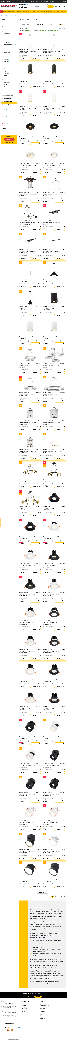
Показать (8, 139)
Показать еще (42, 892)
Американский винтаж (9, 71)
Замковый (6, 73)
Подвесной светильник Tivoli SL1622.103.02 (27, 366)
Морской (6, 86)
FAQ (41, 1012)
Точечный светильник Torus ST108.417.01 (51, 309)
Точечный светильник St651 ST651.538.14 (51, 852)
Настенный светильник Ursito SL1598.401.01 (27, 252)
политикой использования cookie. (12, 1039)
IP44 (5, 116)
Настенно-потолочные (9, 57)
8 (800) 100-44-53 (23, 6)
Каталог (1, 11)
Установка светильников (45, 1005)
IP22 (5, 111)
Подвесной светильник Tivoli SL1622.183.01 (51, 394)
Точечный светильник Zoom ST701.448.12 (51, 137)
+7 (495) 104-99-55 (24, 7)
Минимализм (7, 82)
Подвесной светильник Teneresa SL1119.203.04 (52, 452)
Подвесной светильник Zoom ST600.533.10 (27, 52)
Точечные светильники (10, 44)
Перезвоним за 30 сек (36, 4)
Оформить (37, 996)
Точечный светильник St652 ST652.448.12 (27, 737)
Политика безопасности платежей (11, 1033)
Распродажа (24, 1008)
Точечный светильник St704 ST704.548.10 (27, 623)
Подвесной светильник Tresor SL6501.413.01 (51, 280)
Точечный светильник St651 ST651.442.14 (51, 880)
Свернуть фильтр (25, 24)
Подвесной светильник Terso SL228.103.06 (51, 423)
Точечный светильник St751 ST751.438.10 (51, 509)
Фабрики (24, 1005)
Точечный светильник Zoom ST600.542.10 (51, 109)
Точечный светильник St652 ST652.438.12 (51, 794)
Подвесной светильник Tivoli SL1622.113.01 (27, 394)
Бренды (46, 1)
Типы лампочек (43, 1018)
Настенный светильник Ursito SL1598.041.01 (51, 223)
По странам (24, 1007)
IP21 (5, 109)
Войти (64, 1)
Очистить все (61, 28)
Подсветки (7, 35)
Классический (7, 77)
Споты (6, 40)
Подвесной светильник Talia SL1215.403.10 (27, 480)
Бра (5, 28)
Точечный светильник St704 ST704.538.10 (27, 652)
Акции (23, 1011)
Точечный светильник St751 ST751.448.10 (27, 537)
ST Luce (13, 15)
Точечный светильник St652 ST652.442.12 (27, 794)
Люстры (6, 31)
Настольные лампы (8, 33)
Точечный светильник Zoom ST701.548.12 (51, 166)
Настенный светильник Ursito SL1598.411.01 (51, 252)
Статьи (41, 1017)
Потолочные (7, 63)
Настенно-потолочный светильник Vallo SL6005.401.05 (29, 223)
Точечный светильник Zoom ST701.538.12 (27, 166)
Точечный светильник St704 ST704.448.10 (51, 623)
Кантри (6, 75)
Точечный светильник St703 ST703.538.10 (27, 680)
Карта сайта (24, 1012)
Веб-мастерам (43, 1010)
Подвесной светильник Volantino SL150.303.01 (28, 194)
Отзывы (25, 1)
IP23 (5, 114)
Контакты (52, 1)
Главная (3, 15)
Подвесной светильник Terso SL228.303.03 (27, 452)
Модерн (6, 84)
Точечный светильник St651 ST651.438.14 (27, 880)
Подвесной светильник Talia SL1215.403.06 (51, 480)
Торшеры (6, 42)
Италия (6, 131)
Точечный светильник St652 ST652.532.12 (51, 737)
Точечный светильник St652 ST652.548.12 (51, 823)
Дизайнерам (39, 1)
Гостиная (28, 30)
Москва (26, 4)
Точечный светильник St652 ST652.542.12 (27, 766)
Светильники (18, 15)
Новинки (24, 1010)
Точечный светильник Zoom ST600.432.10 (27, 80)
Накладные (7, 54)
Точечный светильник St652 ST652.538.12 (27, 823)
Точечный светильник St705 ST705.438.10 (27, 594)
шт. (29, 996)
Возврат (20, 1)
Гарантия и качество (44, 1007)
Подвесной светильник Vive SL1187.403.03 (51, 194)
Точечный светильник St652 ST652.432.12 (51, 766)
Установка (32, 1)
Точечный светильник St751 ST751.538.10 (51, 537)
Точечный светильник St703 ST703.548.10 (27, 709)
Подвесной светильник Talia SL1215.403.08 (27, 509)
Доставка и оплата (5, 1)
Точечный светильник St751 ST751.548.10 (27, 566)
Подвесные (7, 61)
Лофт (5, 80)
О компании (26, 1001)
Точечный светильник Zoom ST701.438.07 (27, 137)
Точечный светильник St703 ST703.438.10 (51, 709)
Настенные (7, 59)
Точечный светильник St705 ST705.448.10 (51, 566)
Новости (41, 1015)
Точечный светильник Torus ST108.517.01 (51, 337)
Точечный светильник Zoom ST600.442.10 (51, 80)
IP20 (6, 107)
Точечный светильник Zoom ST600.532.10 (27, 109)
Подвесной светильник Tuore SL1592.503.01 (27, 280)
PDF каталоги (42, 1020)
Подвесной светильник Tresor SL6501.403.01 (27, 309)
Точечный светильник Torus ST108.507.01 (27, 337)
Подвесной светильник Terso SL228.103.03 (27, 423)
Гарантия (14, 1)
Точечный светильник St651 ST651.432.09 (27, 852)
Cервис (42, 1001)
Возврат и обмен (43, 1008)
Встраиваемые (8, 52)
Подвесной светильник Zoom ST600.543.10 (51, 52)
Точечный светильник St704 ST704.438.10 (51, 652)
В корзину (35, 58)
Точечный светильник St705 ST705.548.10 (51, 594)
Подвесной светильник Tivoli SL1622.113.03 (51, 366)
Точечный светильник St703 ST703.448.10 (51, 680)
